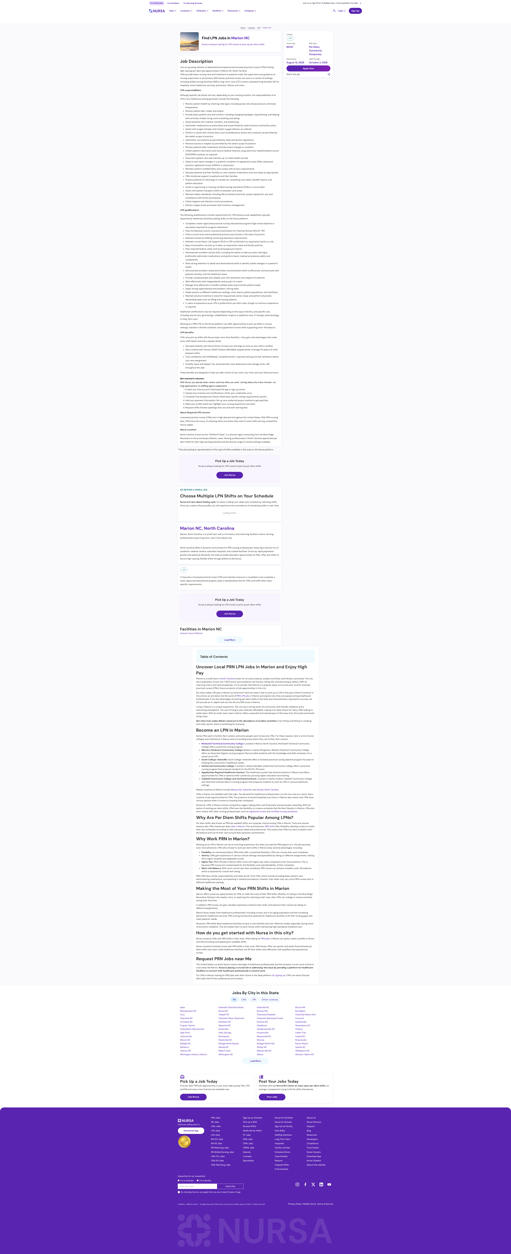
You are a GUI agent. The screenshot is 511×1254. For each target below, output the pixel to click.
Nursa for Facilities (284, 1117)
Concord (299, 1018)
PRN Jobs (215, 1117)
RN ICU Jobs (217, 1139)
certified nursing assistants (284, 811)
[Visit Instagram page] (297, 1184)
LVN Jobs (215, 1135)
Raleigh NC (185, 1043)
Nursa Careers (314, 1152)
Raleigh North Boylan (229, 1043)
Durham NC (262, 1021)
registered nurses (257, 811)
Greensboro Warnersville (192, 1029)
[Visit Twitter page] (313, 1184)
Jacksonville (186, 1036)
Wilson (260, 1054)
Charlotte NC (186, 1018)
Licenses (251, 28)
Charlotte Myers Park (305, 1014)
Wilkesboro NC (302, 1050)
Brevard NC (262, 1011)
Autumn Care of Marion (191, 633)
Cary (182, 1014)
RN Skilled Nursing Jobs (222, 1152)
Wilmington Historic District (193, 1054)
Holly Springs (225, 1032)
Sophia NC (300, 1047)
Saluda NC (224, 1047)
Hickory (299, 1029)
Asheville (247, 789)
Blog (309, 1130)
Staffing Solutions (283, 1135)
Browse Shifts (249, 1126)
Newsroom (312, 1135)
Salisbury (184, 1047)
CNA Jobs (216, 1126)
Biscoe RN (300, 1007)
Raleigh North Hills (266, 1043)
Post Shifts (280, 1130)
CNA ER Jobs (217, 1160)
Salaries (247, 1152)
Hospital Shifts (282, 1164)
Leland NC (300, 1036)
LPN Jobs (215, 1130)
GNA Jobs (248, 1139)
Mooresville (300, 1040)
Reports (279, 1160)
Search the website (316, 1164)
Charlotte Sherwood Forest (270, 1018)
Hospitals (279, 1143)
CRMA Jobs (248, 1147)
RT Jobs (247, 1135)
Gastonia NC (225, 1025)
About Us (311, 1117)
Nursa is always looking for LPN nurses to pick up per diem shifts (233, 44)
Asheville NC (263, 1007)
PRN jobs (265, 938)
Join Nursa (229, 475)
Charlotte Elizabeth (266, 1014)
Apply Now (308, 68)
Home (243, 28)
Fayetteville (300, 1021)
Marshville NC (225, 1040)
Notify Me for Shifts (252, 1130)
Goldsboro (262, 1025)
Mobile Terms (309, 1204)
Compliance (312, 1143)
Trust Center (313, 1147)
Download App (191, 1130)
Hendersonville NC (266, 1029)
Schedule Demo (282, 1152)
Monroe (260, 1040)
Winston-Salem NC (304, 1054)
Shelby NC (262, 1047)
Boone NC (223, 1011)
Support (311, 1126)
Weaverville (236, 789)
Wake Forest (224, 1050)
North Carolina (219, 528)
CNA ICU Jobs (218, 1156)
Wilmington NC (226, 1054)
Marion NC (267, 28)
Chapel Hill (224, 1014)
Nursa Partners (314, 1122)
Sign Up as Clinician (252, 1117)
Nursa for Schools (283, 1122)
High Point (185, 1032)
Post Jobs (272, 1096)
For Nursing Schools (193, 3)
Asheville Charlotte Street (231, 1007)
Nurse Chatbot (314, 1160)
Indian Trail (300, 1032)
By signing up (278, 975)
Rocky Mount (301, 1043)
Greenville (223, 1029)
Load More (229, 640)
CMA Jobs (248, 1143)
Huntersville (262, 1032)
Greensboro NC (302, 1025)
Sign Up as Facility (284, 1126)
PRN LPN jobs (243, 695)
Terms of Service (325, 1204)
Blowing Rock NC (188, 1011)
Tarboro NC (185, 1050)
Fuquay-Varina (187, 1025)
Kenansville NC (264, 1036)
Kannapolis (224, 1036)
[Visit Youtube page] (329, 1184)
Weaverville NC (264, 1050)
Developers (312, 1139)
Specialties (248, 1160)
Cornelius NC (186, 1021)
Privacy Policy (295, 1204)
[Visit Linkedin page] (321, 1184)
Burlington (300, 1011)
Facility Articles (282, 1147)
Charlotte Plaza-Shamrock (231, 1018)
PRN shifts (270, 826)
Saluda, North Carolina (268, 789)
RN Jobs (215, 1122)
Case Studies (281, 1156)
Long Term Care (282, 1139)
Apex (182, 1007)
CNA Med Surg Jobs (220, 1164)
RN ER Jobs (216, 1143)
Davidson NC (225, 1021)
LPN (258, 28)
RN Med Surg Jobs (220, 1147)
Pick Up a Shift (250, 1122)
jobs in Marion (238, 826)
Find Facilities (281, 1169)
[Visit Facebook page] (305, 1184)
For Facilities (173, 3)
